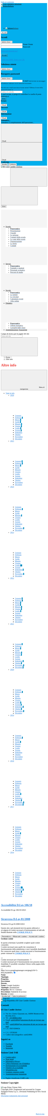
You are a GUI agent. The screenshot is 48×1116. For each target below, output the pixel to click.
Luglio (18, 428)
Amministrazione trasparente (16, 1074)
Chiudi (4, 105)
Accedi (4, 32)
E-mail (25, 81)
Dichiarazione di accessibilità (16, 1066)
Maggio (18, 424)
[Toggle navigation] (19, 195)
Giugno (18, 426)
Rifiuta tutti (20, 936)
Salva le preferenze (19, 996)
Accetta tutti (36, 936)
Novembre (19, 437)
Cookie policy (11, 1057)
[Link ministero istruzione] (11, 4)
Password (26, 47)
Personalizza (6, 936)
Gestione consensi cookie (15, 1072)
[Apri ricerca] (28, 177)
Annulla (4, 164)
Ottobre (18, 435)
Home (8, 357)
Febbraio (19, 418)
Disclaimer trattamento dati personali (14, 1096)
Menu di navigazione (32, 388)
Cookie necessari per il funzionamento (15, 960)
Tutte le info (10, 393)
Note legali (10, 1059)
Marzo (18, 420)
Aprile (18, 422)
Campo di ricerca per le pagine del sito (15, 334)
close (3, 206)
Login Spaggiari (18, 90)
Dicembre (18, 439)
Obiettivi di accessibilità (14, 1068)
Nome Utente (28, 44)
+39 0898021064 (15, 1018)
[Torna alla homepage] (24, 167)
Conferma (12, 164)
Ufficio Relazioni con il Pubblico (18, 1064)
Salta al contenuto (7, 2)
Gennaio (18, 416)
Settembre (18, 433)
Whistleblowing (11, 1070)
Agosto (18, 430)
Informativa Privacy (13, 1061)
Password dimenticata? (9, 51)
